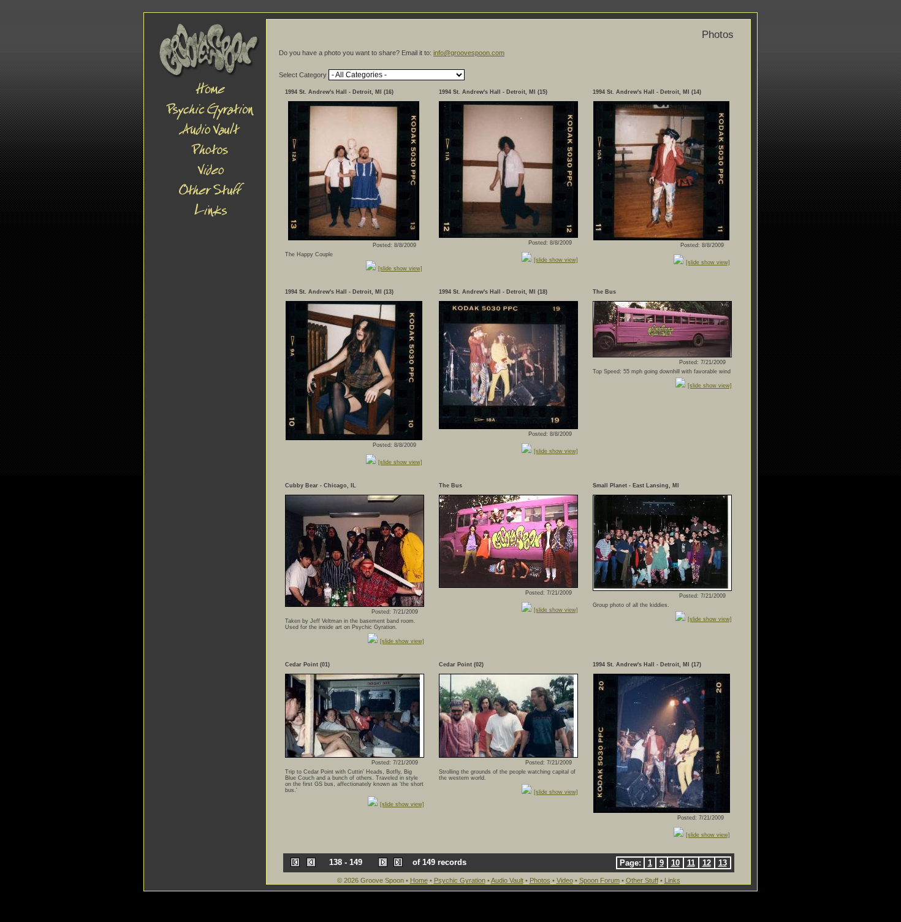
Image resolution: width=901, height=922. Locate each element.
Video (565, 880)
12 (706, 862)
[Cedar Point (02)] (508, 755)
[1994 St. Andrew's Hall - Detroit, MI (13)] (354, 437)
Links (672, 880)
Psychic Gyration (459, 880)
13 (722, 862)
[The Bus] (662, 354)
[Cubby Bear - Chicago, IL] (354, 604)
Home (419, 880)
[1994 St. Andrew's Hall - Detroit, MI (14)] (661, 237)
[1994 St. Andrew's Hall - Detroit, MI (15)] (508, 235)
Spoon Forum (599, 880)
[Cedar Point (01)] (354, 755)
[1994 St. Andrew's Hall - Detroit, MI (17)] (661, 810)
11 (691, 862)
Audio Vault (507, 880)
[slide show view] (400, 268)
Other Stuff (642, 880)
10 (675, 862)
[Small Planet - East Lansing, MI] (662, 588)
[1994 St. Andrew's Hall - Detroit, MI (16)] (353, 237)
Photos (540, 880)
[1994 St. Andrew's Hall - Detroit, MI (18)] (508, 426)
